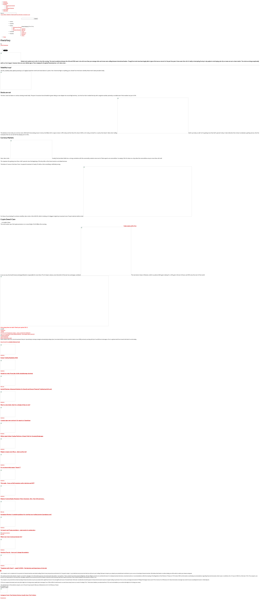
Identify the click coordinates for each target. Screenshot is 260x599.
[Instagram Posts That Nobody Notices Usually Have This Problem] (4, 592)
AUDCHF (24, 32)
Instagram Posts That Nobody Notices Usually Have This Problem (18, 595)
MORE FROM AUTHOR (15, 342)
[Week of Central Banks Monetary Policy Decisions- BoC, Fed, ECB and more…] (8, 495)
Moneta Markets (10, 8)
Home (23, 26)
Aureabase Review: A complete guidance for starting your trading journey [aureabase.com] (26, 514)
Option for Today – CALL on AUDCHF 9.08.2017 (19, 332)
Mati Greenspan (4, 45)
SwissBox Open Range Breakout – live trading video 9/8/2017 (20, 334)
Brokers (5, 4)
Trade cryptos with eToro (130, 226)
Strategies (5, 3)
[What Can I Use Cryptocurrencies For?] (5, 532)
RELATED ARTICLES (5, 342)
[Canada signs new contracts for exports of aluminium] (8, 416)
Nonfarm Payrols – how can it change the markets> (15, 552)
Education (5, 10)
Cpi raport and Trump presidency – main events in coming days (18, 530)
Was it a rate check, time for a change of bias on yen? (15, 405)
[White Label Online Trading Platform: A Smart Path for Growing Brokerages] (8, 432)
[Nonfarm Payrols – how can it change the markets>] (8, 548)
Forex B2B (5, 9)
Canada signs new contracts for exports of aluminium (15, 420)
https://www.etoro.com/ (6, 338)
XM (7, 7)
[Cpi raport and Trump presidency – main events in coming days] (8, 526)
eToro (23, 35)
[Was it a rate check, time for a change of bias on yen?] (8, 400)
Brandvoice (3, 597)
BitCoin (23, 30)
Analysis (5, 1)
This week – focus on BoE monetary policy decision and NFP (17, 483)
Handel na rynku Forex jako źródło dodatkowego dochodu (17, 373)
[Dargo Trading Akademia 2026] (8, 354)
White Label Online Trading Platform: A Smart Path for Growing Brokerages (22, 436)
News (4, 37)
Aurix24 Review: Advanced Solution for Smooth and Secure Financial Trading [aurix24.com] (26, 389)
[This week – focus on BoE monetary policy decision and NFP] (8, 479)
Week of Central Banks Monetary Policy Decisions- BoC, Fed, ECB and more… (23, 499)
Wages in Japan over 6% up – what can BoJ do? (14, 452)
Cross (23, 31)
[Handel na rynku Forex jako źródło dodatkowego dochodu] (8, 369)
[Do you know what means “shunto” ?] (8, 463)
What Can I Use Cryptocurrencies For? (11, 537)
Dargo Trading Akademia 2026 (9, 358)
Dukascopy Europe (10, 5)
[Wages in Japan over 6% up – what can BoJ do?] (8, 447)
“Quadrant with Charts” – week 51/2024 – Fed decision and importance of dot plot (24, 568)
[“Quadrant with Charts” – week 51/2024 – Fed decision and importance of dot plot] (8, 564)
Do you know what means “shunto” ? (11, 467)
